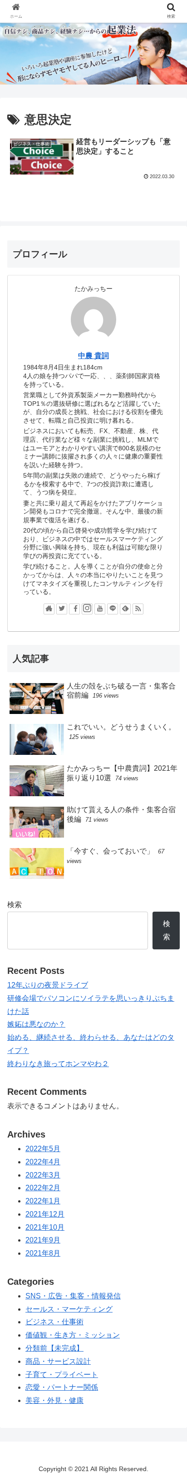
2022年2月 (42, 1188)
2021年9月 (42, 1240)
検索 (14, 904)
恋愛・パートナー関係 (61, 1387)
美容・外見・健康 (54, 1400)
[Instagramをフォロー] (87, 609)
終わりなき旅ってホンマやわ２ (58, 1064)
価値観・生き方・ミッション (72, 1335)
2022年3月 (42, 1175)
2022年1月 (42, 1201)
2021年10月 (44, 1227)
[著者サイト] (49, 609)
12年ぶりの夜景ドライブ (47, 985)
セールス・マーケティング (69, 1309)
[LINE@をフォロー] (112, 609)
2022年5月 (42, 1149)
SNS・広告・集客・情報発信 (73, 1296)
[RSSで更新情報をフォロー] (138, 609)
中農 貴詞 (93, 355)
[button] (168, 1015)
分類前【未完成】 (54, 1348)
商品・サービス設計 (58, 1361)
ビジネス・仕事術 (54, 1322)
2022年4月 (42, 1162)
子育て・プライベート (61, 1374)
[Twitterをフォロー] (61, 609)
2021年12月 (44, 1214)
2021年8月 (42, 1253)
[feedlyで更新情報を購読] (125, 609)
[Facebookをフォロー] (74, 609)
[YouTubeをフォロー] (99, 609)
